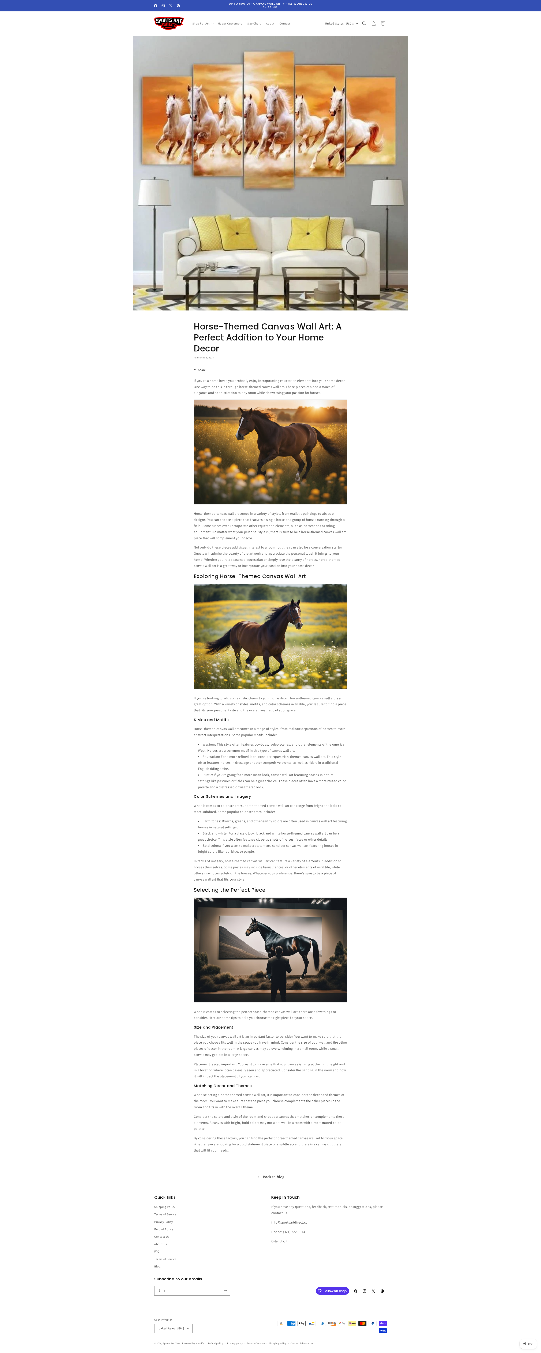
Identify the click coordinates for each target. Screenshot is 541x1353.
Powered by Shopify (193, 1343)
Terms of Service (165, 1214)
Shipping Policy (164, 1207)
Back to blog (273, 1176)
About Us (160, 1244)
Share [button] (202, 370)
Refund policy (215, 1343)
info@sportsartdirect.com (290, 1222)
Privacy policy (235, 1343)
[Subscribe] (225, 1291)
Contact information (302, 1343)
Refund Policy (163, 1229)
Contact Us (161, 1237)
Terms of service (256, 1343)
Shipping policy (278, 1343)
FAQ (157, 1251)
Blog (157, 1266)
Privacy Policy (163, 1222)
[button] (202, 23)
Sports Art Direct (172, 1343)
